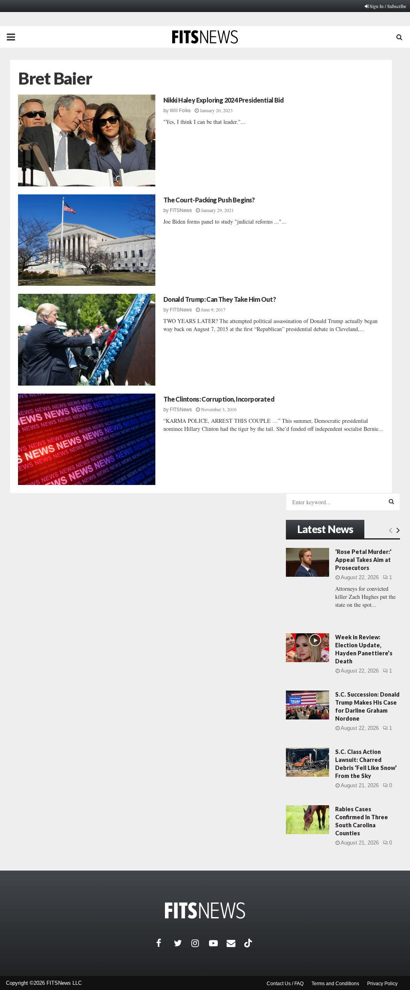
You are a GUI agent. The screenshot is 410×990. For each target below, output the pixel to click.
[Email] (235, 943)
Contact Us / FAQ (285, 983)
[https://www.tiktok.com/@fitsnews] (249, 943)
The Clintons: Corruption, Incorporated (218, 399)
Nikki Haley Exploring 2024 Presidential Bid (223, 100)
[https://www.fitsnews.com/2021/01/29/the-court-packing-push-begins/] (86, 240)
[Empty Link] (391, 530)
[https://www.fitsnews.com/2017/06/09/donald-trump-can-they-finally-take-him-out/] (86, 340)
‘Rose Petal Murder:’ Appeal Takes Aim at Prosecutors (363, 559)
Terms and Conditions (335, 983)
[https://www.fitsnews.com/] (205, 910)
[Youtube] (218, 943)
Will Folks (180, 110)
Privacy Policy (382, 983)
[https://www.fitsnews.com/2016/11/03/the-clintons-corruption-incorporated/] (86, 439)
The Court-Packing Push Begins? (209, 200)
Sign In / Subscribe (388, 6)
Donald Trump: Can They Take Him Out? (219, 299)
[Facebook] (165, 943)
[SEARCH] (391, 501)
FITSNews (181, 210)
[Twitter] (182, 943)
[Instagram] (200, 943)
